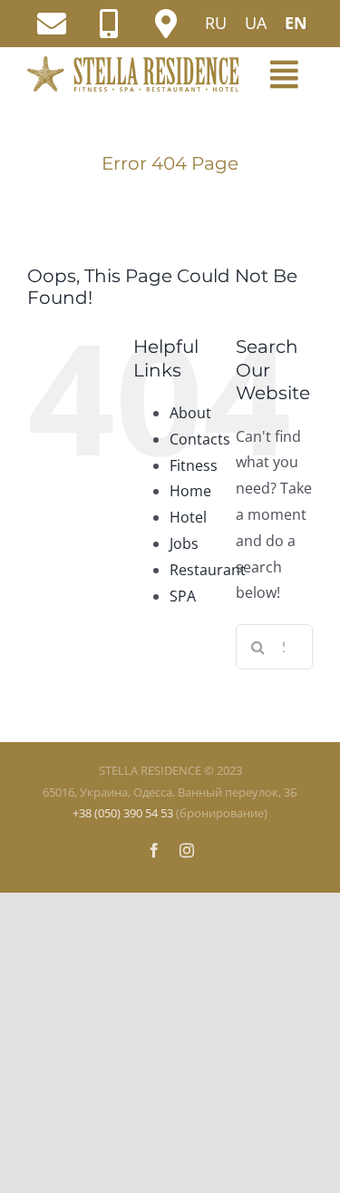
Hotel (188, 517)
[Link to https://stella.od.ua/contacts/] (166, 23)
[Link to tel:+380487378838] (109, 23)
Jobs (184, 543)
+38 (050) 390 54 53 (123, 813)
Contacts (200, 439)
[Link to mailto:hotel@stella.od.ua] (51, 23)
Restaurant (208, 570)
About (190, 413)
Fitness (194, 465)
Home (190, 491)
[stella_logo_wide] (132, 63)
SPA (183, 596)
